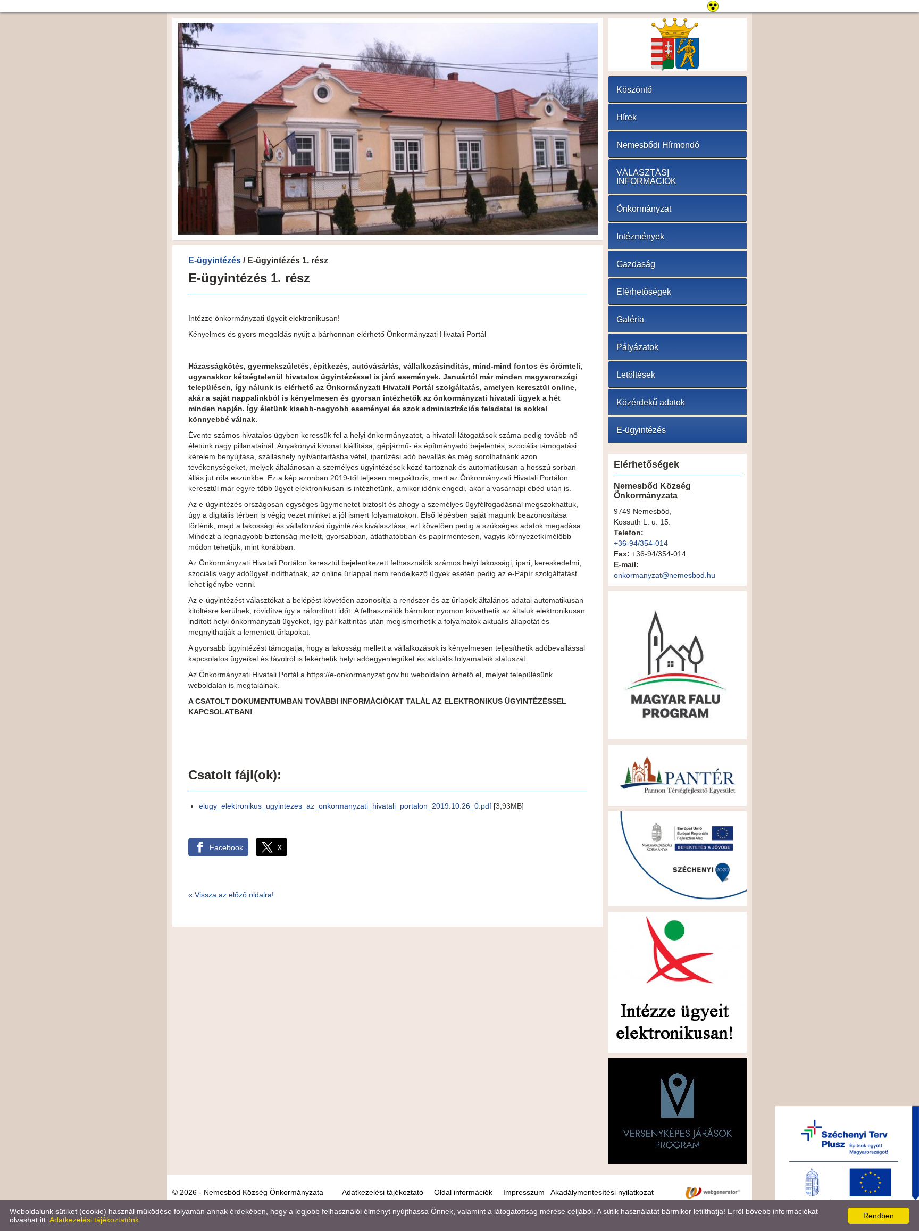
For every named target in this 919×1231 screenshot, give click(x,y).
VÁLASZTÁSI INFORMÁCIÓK (646, 177)
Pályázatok (637, 347)
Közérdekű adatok (650, 402)
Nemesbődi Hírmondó (657, 144)
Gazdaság (635, 264)
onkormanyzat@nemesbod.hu (664, 575)
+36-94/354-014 (641, 543)
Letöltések (635, 374)
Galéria (630, 319)
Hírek (626, 117)
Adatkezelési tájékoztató (382, 1192)
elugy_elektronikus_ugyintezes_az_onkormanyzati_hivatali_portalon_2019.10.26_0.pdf (345, 806)
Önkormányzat (643, 208)
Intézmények (640, 236)
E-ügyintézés (214, 260)
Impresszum (524, 1192)
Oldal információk (463, 1192)
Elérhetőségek (643, 291)
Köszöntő (634, 89)
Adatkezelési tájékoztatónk (94, 1220)
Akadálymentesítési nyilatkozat (602, 1192)
